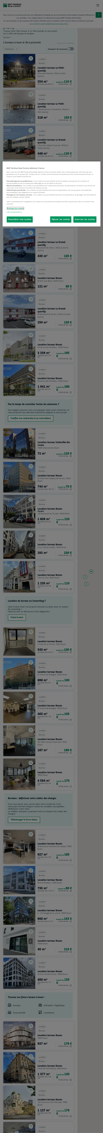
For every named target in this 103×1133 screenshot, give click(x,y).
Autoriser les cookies (85, 220)
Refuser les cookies (61, 220)
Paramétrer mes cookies (19, 220)
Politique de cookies (15, 208)
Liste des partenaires (14, 212)
